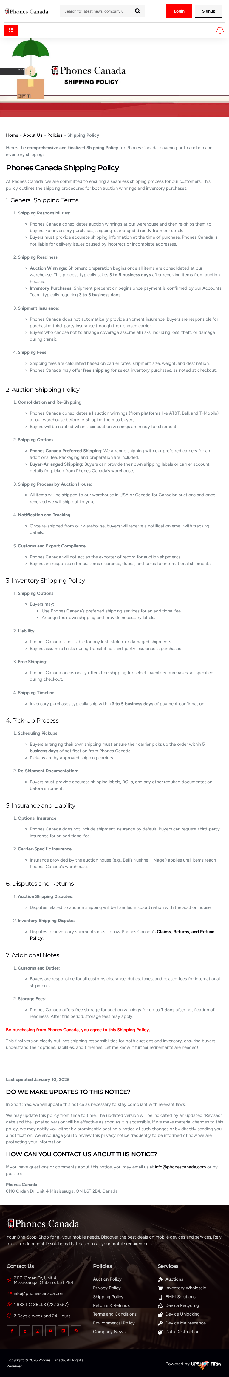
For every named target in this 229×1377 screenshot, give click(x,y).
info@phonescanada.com (180, 1167)
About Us (32, 135)
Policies (54, 135)
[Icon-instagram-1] (37, 1330)
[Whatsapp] (76, 1330)
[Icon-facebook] (12, 1330)
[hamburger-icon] (11, 30)
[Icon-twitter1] (24, 1330)
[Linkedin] (63, 1330)
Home (12, 135)
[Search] (138, 11)
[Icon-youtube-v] (50, 1330)
